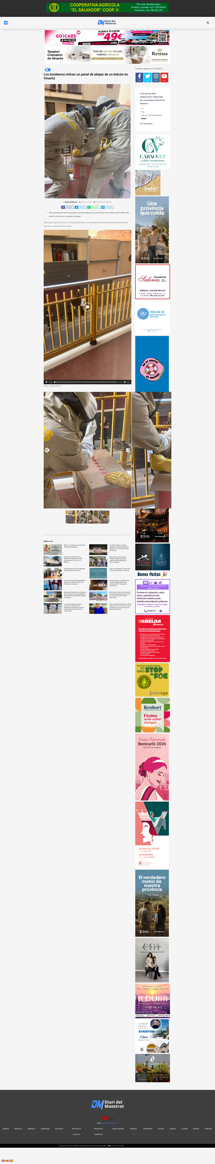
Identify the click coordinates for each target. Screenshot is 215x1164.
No (143, 112)
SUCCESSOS (100, 202)
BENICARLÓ (18, 1129)
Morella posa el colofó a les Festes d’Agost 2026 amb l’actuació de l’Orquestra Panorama (119, 583)
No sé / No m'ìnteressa (152, 115)
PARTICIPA (133, 1129)
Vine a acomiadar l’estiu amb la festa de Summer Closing (120, 569)
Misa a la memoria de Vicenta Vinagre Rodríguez (74, 546)
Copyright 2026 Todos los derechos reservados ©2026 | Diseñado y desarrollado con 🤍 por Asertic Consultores (91, 1146)
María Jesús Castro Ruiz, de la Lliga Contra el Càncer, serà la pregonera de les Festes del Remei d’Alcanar (120, 606)
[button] (6, 23)
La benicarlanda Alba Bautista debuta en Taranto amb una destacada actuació (74, 582)
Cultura (184, 1129)
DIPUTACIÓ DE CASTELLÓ (76, 1131)
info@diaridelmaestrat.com (109, 1123)
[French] (9, 1160)
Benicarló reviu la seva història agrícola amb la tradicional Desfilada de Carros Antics (118, 559)
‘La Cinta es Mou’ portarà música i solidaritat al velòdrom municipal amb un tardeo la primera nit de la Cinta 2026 (74, 607)
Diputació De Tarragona (98, 1131)
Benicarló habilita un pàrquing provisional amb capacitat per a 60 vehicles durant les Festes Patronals (75, 594)
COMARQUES (45, 1129)
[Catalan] (6, 1160)
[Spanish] (11, 1160)
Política (161, 1129)
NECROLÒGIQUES (118, 1129)
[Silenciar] (125, 382)
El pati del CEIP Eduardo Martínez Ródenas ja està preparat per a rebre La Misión (73, 559)
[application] (87, 307)
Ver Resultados (146, 123)
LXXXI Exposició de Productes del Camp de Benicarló (74, 569)
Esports (196, 1129)
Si (142, 108)
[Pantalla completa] (128, 382)
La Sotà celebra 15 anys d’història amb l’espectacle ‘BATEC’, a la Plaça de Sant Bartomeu (119, 547)
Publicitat (208, 1129)
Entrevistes (147, 1129)
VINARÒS (108, 202)
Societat (173, 1129)
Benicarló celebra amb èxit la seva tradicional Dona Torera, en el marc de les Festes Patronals (120, 594)
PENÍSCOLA (31, 1129)
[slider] (86, 382)
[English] (3, 1160)
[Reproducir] (46, 382)
